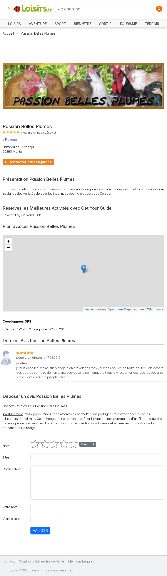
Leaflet (89, 309)
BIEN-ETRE (82, 24)
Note (6, 446)
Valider (40, 530)
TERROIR (152, 24)
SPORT (60, 24)
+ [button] (8, 241)
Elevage (11, 139)
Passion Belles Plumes (38, 33)
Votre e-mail (11, 519)
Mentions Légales (81, 561)
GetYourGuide (31, 215)
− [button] (8, 247)
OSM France (154, 309)
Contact (9, 561)
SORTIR (105, 24)
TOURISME (128, 24)
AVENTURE (38, 24)
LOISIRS (14, 24)
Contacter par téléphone (30, 162)
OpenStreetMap (119, 309)
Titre (6, 457)
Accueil (8, 33)
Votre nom (10, 507)
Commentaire (12, 469)
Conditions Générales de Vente (41, 561)
